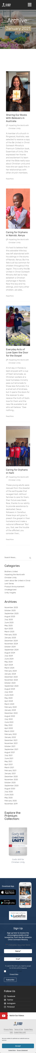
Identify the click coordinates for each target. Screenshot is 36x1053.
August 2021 (9, 752)
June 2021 (8, 758)
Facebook (11, 996)
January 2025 (10, 638)
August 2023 (9, 689)
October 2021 (9, 746)
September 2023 (11, 686)
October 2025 (10, 610)
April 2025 (8, 628)
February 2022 (10, 734)
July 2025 (8, 619)
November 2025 (11, 607)
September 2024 (11, 650)
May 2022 (8, 725)
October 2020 (10, 782)
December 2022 (11, 713)
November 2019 (11, 804)
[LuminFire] (18, 916)
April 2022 (8, 728)
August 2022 (9, 716)
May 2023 (8, 698)
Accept (18, 1046)
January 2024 (10, 674)
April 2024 (8, 665)
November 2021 (11, 743)
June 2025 (9, 622)
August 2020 (9, 789)
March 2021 (9, 767)
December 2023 (11, 677)
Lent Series (9, 584)
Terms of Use (18, 1029)
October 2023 (10, 683)
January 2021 (10, 773)
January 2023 (10, 710)
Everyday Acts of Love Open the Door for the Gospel (17, 352)
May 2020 (8, 798)
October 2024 (10, 647)
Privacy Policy (14, 974)
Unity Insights (10, 593)
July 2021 (8, 755)
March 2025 (9, 632)
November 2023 (11, 680)
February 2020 (10, 801)
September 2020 (11, 785)
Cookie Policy (12, 1050)
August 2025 (9, 616)
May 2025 (8, 625)
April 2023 (8, 701)
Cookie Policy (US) (20, 1032)
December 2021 (10, 740)
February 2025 (10, 635)
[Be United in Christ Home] (6, 5)
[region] (18, 845)
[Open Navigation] (30, 5)
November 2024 (11, 644)
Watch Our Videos (17, 1015)
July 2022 (8, 719)
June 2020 (9, 795)
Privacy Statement (22, 1050)
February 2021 (10, 770)
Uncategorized (10, 590)
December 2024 (11, 641)
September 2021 (11, 749)
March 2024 (9, 668)
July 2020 (8, 792)
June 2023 (8, 695)
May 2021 (8, 761)
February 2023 (10, 707)
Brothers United (11, 571)
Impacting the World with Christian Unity (14, 576)
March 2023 (9, 704)
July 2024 (8, 656)
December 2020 (11, 776)
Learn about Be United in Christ (17, 580)
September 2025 (11, 613)
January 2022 (10, 737)
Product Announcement (14, 587)
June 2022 (8, 722)
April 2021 (8, 764)
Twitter (10, 1000)
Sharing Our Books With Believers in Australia (16, 118)
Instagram (11, 1003)
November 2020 (11, 779)
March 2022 (9, 731)
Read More (10, 179)
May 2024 (8, 662)
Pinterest (11, 1007)
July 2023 (8, 692)
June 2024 (9, 659)
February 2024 (10, 671)
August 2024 (9, 653)
